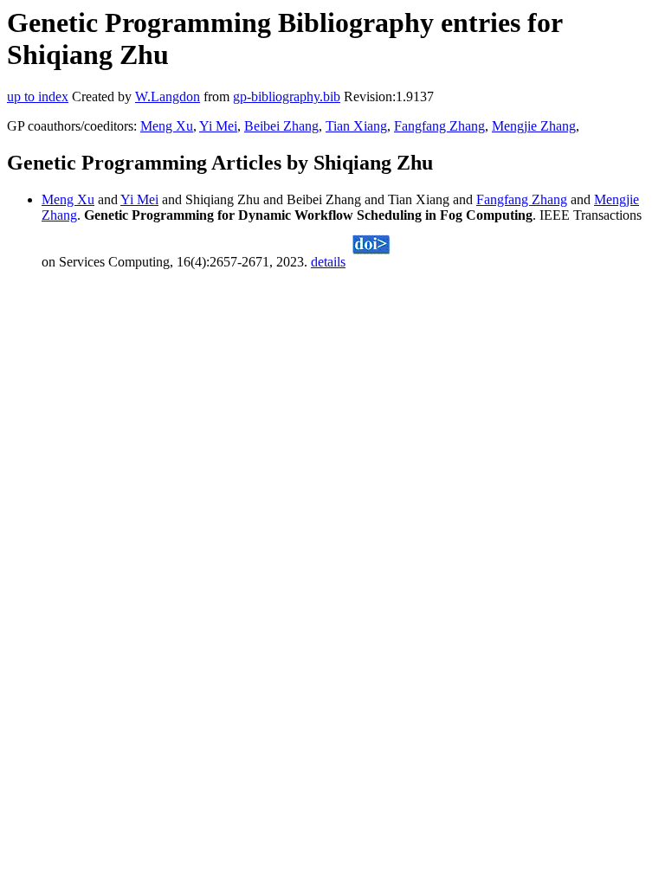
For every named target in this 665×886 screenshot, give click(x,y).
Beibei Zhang (281, 126)
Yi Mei (218, 126)
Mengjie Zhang (534, 126)
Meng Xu (166, 126)
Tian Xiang (356, 126)
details (328, 261)
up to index (37, 96)
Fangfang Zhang (439, 126)
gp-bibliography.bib (286, 96)
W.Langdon (167, 96)
